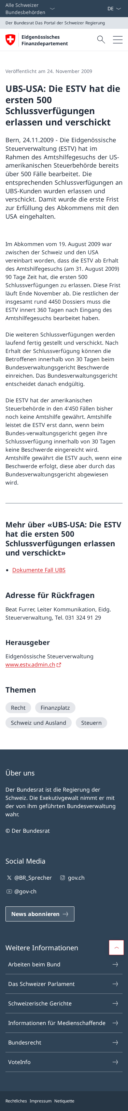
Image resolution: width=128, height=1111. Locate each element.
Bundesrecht (24, 1042)
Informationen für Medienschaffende (56, 1023)
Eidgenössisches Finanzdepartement (45, 40)
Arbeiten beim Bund (34, 964)
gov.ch (76, 877)
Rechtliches (16, 1101)
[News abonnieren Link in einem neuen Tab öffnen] (104, 8)
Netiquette (64, 1101)
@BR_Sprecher (33, 877)
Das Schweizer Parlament (41, 984)
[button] (116, 947)
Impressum (41, 1101)
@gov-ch (25, 891)
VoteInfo (19, 1062)
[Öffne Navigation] (118, 40)
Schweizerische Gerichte (40, 1003)
